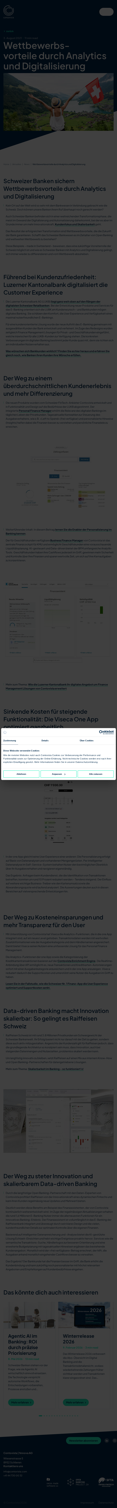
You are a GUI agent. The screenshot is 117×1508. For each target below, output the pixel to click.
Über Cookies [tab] (86, 740)
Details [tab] (45, 740)
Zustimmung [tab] (9, 740)
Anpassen (57, 774)
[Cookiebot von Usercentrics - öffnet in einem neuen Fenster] (101, 732)
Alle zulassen (95, 774)
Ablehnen (21, 774)
